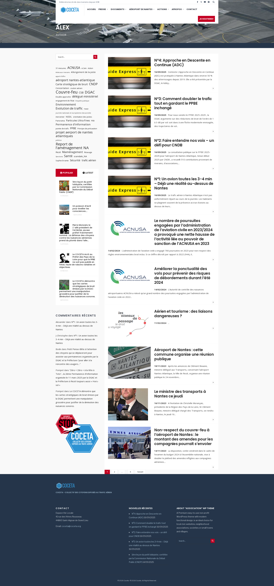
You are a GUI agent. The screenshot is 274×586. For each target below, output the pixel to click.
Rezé (58, 152)
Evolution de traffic (69, 108)
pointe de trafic (62, 128)
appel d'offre (60, 76)
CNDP (93, 84)
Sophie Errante (62, 160)
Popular (67, 172)
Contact (192, 9)
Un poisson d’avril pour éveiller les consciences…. (81, 209)
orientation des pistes (82, 117)
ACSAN (83, 68)
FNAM (86, 109)
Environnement (66, 104)
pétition (59, 140)
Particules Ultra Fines (78, 120)
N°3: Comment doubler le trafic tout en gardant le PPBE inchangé (183, 103)
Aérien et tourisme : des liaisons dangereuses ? (183, 314)
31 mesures (61, 68)
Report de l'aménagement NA (72, 146)
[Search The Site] (214, 2)
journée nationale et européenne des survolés (73, 113)
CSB (81, 92)
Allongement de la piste (83, 72)
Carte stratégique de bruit (72, 84)
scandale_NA (80, 156)
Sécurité (75, 160)
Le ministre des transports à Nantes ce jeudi (180, 394)
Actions (162, 9)
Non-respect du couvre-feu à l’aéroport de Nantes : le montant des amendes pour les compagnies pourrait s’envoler (183, 436)
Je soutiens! (206, 18)
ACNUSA (73, 67)
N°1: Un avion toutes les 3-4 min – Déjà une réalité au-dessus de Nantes (183, 183)
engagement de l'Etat (65, 100)
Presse (102, 9)
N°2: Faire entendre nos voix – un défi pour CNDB (184, 143)
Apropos (177, 9)
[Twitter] (201, 2)
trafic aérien (89, 160)
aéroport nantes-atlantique (75, 80)
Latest (89, 172)
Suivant (140, 472)
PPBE (73, 128)
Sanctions (59, 157)
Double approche (63, 96)
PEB (92, 120)
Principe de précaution (87, 128)
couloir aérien (76, 88)
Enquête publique (82, 101)
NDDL (69, 116)
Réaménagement (72, 152)
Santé (68, 156)
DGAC (90, 92)
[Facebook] (197, 2)
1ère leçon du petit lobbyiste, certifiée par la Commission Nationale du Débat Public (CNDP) (76, 187)
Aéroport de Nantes (140, 9)
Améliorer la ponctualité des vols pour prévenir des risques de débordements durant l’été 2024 (182, 275)
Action (90, 68)
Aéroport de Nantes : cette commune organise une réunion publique (184, 354)
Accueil (91, 9)
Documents (117, 9)
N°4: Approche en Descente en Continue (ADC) (182, 62)
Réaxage (88, 152)
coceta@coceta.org (71, 526)
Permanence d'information (73, 124)
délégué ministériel (85, 96)
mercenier (60, 117)
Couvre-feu (67, 92)
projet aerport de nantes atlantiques (74, 134)
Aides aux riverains (63, 72)
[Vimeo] (208, 2)
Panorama (60, 120)
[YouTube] (205, 2)
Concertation (62, 88)
